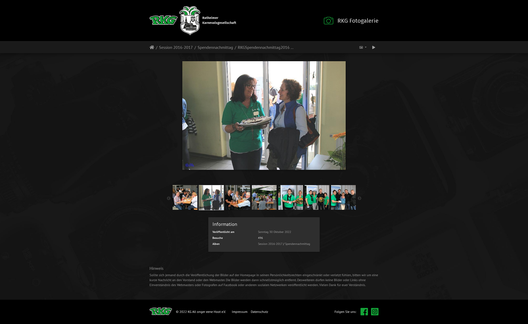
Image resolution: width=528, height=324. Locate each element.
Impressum (240, 312)
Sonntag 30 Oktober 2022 (274, 232)
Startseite (152, 47)
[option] (185, 197)
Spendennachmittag (215, 47)
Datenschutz (259, 312)
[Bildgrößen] (362, 47)
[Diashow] (373, 47)
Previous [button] (169, 198)
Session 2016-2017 (176, 47)
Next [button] (359, 198)
